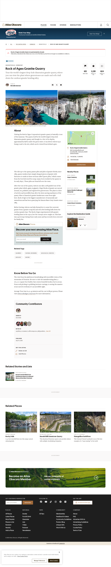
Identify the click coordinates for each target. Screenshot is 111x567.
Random (8, 525)
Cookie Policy (77, 527)
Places (8, 510)
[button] (85, 66)
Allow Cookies (54, 560)
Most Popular (10, 519)
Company (76, 510)
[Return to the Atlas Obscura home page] (12, 25)
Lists (23, 522)
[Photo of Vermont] (72, 222)
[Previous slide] (5, 107)
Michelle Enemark (15, 85)
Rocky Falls (10, 436)
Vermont (81, 219)
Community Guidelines (63, 519)
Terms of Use (55, 242)
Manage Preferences (39, 560)
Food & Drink (26, 516)
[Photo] (90, 179)
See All (48, 331)
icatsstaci (25, 331)
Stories (24, 513)
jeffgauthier (41, 331)
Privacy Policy (48, 242)
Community (60, 510)
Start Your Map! (94, 34)
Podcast (25, 527)
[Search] (107, 25)
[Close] (59, 552)
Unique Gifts (60, 525)
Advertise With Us (79, 519)
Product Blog (60, 522)
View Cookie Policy (22, 556)
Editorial (25, 510)
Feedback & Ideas (62, 516)
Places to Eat (10, 522)
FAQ (74, 516)
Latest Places (10, 516)
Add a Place (10, 530)
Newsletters (26, 530)
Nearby (8, 527)
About (75, 513)
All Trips (41, 513)
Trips (41, 510)
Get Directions (81, 164)
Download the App (84, 502)
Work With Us (60, 527)
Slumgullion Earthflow (82, 436)
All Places (9, 513)
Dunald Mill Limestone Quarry (51, 436)
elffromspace (32, 331)
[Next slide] (105, 107)
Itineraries (25, 519)
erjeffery (18, 331)
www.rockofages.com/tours (26, 294)
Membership (60, 513)
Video (24, 525)
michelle (18, 317)
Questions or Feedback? (55, 543)
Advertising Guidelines (80, 522)
